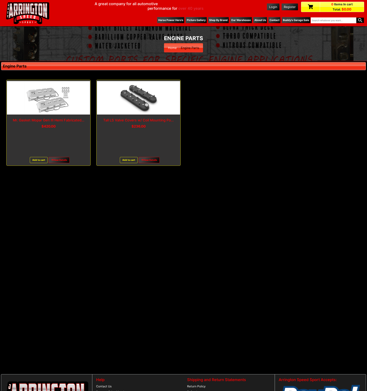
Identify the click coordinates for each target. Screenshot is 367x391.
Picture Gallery (196, 20)
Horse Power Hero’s (170, 20)
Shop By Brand (218, 20)
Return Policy (196, 386)
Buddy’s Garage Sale (296, 20)
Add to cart (38, 160)
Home (172, 48)
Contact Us (104, 386)
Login (273, 7)
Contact (274, 20)
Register (290, 7)
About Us (260, 20)
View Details (60, 160)
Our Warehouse (241, 20)
